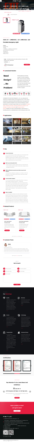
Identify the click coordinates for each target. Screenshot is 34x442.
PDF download (10, 65)
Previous (3, 366)
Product (8, 11)
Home (5, 11)
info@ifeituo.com (7, 427)
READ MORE (7, 230)
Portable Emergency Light (13, 11)
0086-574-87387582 (7, 425)
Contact (17, 410)
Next (31, 366)
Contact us (26, 64)
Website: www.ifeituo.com (22, 425)
